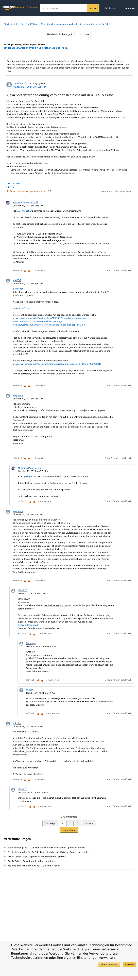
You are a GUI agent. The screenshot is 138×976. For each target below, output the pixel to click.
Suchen (93, 8)
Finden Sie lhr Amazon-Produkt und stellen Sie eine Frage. (36, 47)
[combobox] (69, 8)
